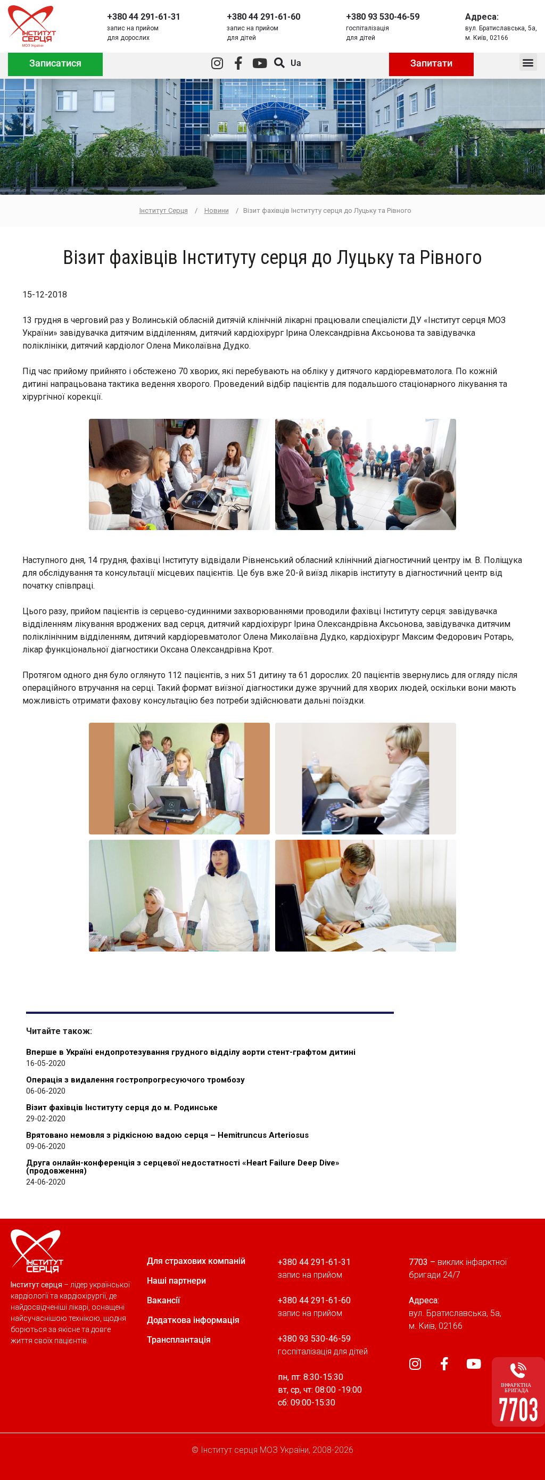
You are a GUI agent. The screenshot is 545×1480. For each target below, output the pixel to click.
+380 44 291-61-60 (263, 17)
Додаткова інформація (193, 1320)
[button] (528, 62)
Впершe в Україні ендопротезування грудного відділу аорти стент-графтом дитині (191, 1052)
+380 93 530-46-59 (382, 17)
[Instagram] (217, 63)
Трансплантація (179, 1340)
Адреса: (482, 17)
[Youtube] (259, 63)
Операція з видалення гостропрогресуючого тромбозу (135, 1080)
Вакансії (163, 1300)
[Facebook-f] (238, 63)
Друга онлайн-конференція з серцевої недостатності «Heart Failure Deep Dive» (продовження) (183, 1167)
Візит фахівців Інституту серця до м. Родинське (122, 1107)
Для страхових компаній (196, 1261)
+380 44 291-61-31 (143, 17)
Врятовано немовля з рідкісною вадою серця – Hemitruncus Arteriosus (167, 1135)
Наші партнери (176, 1281)
